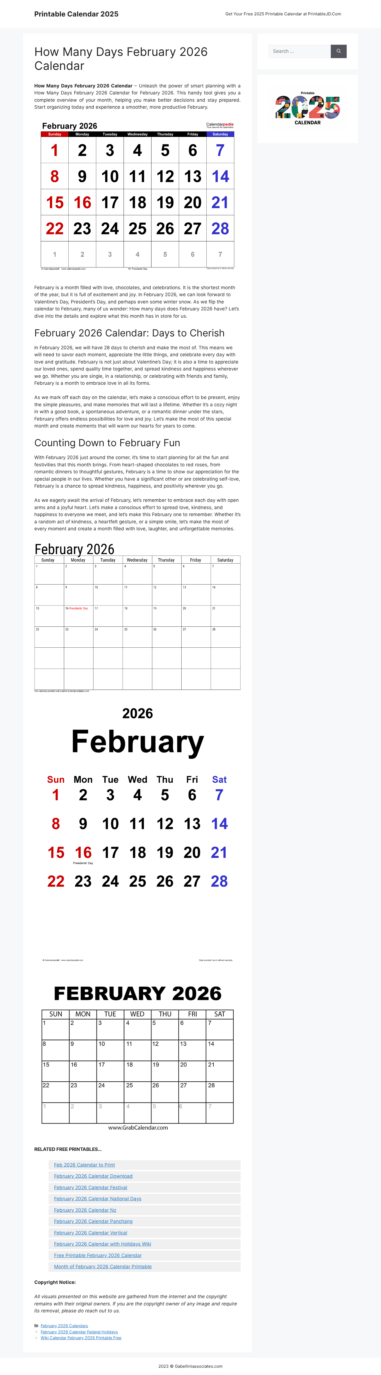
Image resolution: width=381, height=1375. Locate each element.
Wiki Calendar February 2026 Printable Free (81, 1337)
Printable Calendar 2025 (76, 14)
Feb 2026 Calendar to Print (84, 1165)
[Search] (339, 51)
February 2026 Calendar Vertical (90, 1233)
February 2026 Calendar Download (93, 1176)
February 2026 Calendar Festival (90, 1187)
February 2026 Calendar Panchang (93, 1221)
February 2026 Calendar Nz (85, 1210)
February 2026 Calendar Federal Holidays (79, 1331)
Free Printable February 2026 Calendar (98, 1255)
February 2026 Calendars (64, 1325)
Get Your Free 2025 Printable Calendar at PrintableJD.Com (283, 13)
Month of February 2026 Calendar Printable (103, 1266)
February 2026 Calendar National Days (97, 1198)
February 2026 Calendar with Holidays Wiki (102, 1244)
